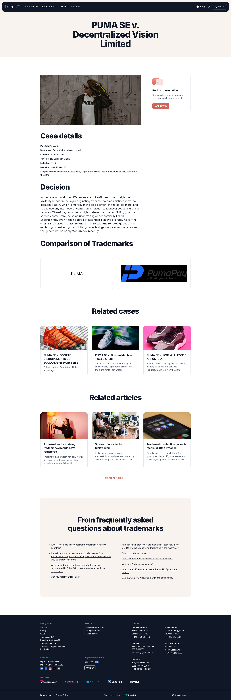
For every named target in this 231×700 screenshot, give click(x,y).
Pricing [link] (43, 630)
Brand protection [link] (92, 630)
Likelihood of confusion (68, 171)
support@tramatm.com (50, 661)
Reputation (87, 171)
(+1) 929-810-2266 (173, 637)
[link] (170, 93)
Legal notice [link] (45, 695)
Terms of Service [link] (48, 643)
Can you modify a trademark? (65, 576)
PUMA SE (54, 146)
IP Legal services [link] (91, 634)
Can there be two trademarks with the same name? (147, 578)
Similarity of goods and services (109, 171)
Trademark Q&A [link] (47, 637)
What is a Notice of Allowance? (137, 564)
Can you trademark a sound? (136, 553)
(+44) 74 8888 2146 (141, 637)
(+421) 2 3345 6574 (173, 653)
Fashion (54, 163)
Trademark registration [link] (94, 627)
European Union (62, 158)
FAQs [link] (42, 634)
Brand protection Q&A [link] (50, 640)
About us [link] (44, 627)
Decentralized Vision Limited (67, 150)
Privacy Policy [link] (62, 695)
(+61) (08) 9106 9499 (141, 669)
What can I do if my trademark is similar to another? (147, 558)
